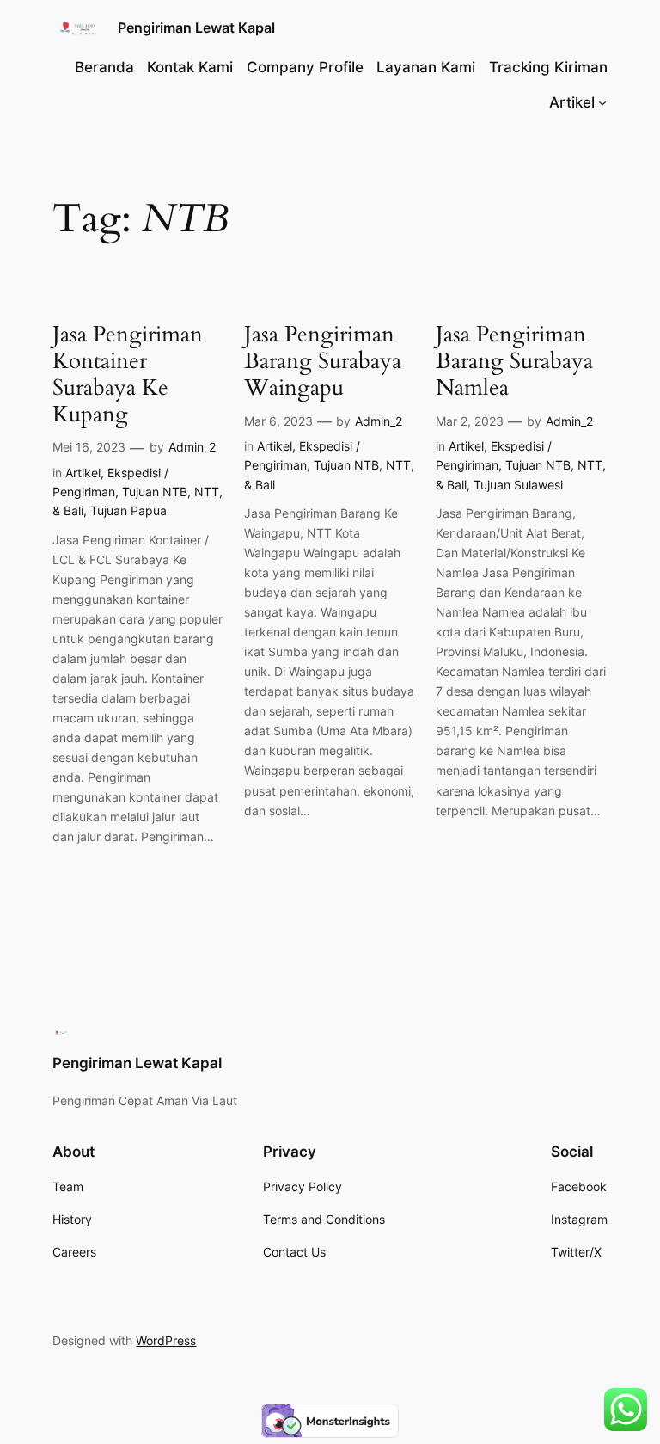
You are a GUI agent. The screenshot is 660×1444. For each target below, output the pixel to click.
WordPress (166, 1340)
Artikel (83, 472)
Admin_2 (192, 446)
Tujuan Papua (128, 510)
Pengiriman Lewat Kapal (196, 27)
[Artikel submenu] (602, 102)
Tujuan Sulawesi (518, 484)
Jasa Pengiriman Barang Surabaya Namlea (514, 361)
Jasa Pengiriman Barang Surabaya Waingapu (322, 361)
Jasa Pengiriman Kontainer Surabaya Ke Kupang (127, 374)
